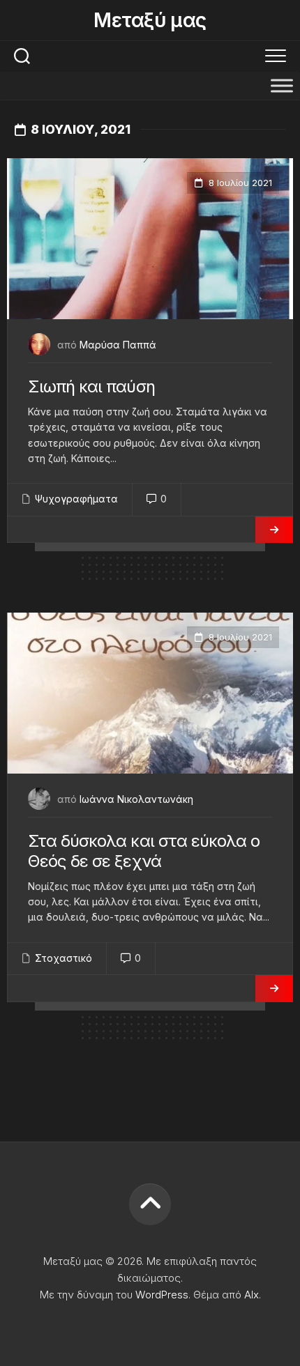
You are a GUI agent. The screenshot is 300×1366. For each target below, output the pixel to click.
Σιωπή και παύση (91, 386)
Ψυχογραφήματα (76, 499)
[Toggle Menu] (282, 85)
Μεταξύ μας (149, 20)
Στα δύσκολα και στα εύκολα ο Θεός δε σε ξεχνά (144, 851)
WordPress (161, 1294)
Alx (251, 1294)
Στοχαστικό (63, 958)
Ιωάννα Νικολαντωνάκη (136, 799)
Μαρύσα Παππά (118, 345)
